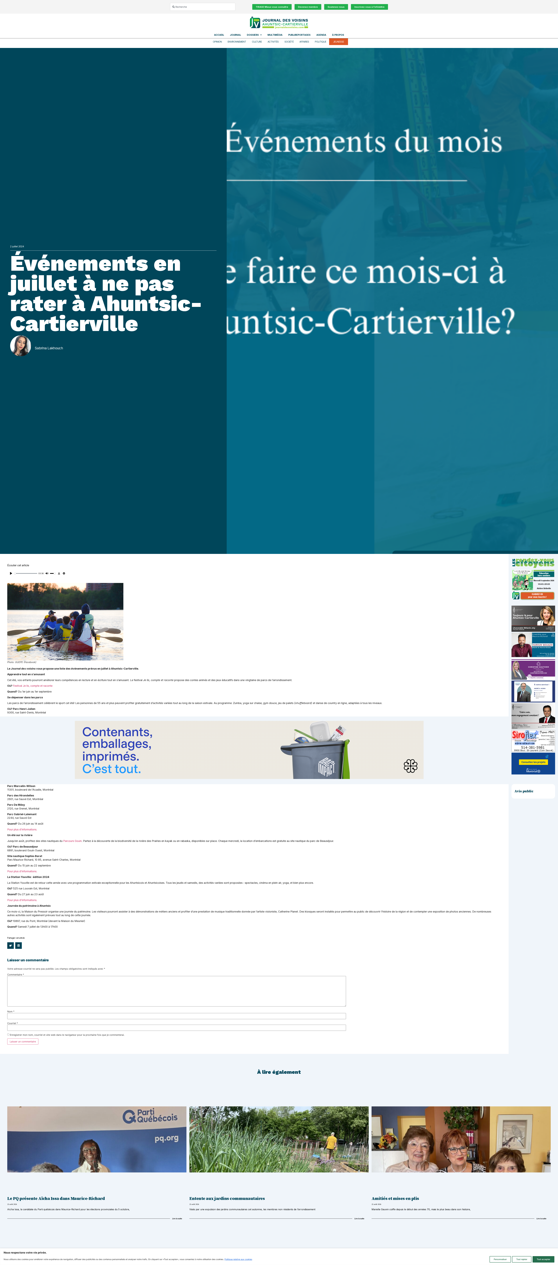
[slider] (25, 573)
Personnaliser (500, 1259)
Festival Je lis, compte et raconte (32, 685)
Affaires (304, 41)
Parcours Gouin (72, 840)
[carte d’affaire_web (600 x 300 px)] (533, 701)
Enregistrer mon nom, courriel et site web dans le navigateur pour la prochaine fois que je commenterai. (67, 1035)
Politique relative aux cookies (238, 1259)
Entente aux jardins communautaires (227, 1198)
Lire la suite (177, 1218)
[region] (279, 1256)
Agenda (321, 34)
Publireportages (299, 34)
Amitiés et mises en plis (395, 1198)
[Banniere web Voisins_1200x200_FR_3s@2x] (249, 778)
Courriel (12, 1023)
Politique (320, 41)
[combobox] (202, 7)
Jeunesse (338, 41)
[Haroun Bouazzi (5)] (533, 656)
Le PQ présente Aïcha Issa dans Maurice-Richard (56, 1198)
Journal (235, 34)
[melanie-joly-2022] (533, 630)
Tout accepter (543, 1259)
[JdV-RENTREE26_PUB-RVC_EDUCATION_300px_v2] (533, 599)
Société (289, 41)
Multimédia (275, 34)
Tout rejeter (521, 1259)
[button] (10, 945)
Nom (10, 1011)
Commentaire (15, 974)
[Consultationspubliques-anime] (533, 773)
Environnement (237, 41)
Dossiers (253, 34)
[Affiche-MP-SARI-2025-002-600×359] (533, 728)
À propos (338, 34)
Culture (257, 41)
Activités (273, 41)
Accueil (219, 34)
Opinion (217, 41)
